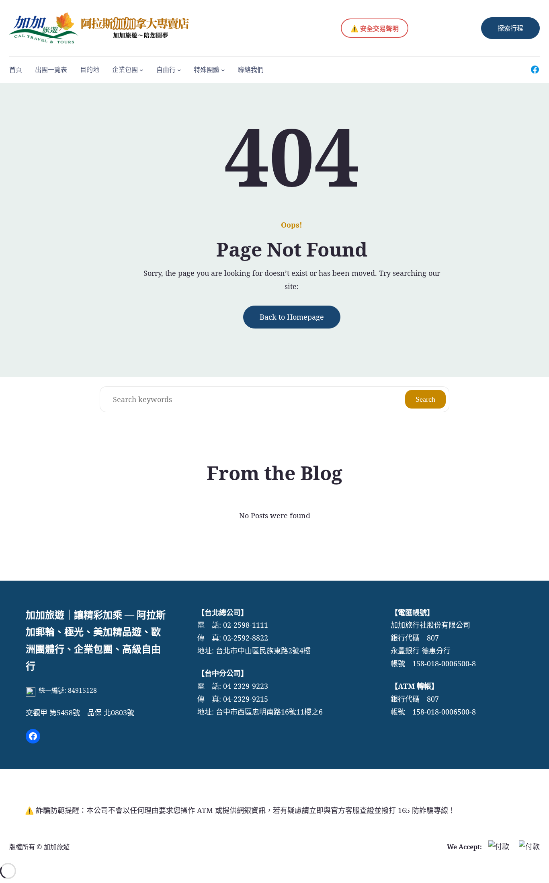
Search (425, 399)
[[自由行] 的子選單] (179, 70)
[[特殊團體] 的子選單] (223, 70)
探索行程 (510, 28)
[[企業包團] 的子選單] (141, 70)
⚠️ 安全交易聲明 (374, 28)
